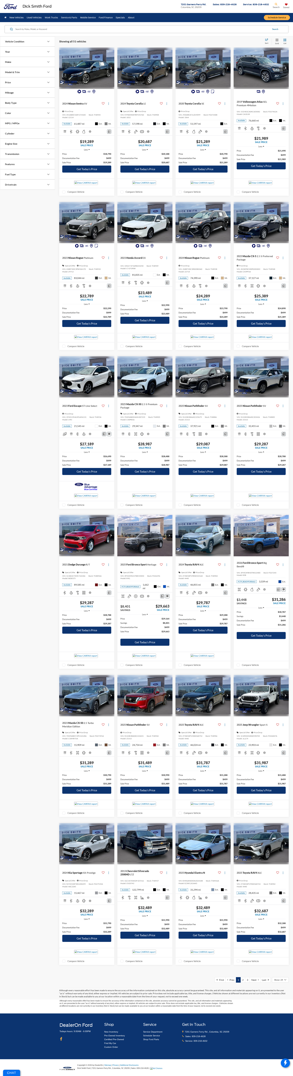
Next (254, 979)
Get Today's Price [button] (87, 169)
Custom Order (111, 1047)
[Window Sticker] (109, 434)
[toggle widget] (285, 1063)
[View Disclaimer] (90, 131)
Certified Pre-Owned (114, 1039)
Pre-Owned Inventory (114, 1035)
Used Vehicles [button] (34, 17)
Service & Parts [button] (69, 17)
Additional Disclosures (129, 1065)
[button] (111, 68)
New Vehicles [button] (16, 17)
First (221, 979)
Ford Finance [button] (106, 17)
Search (275, 29)
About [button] (131, 17)
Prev (231, 979)
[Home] (5, 17)
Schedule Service (277, 17)
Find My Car (110, 1043)
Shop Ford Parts (151, 1039)
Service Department (152, 1032)
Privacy (115, 1065)
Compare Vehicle (75, 191)
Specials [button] (120, 17)
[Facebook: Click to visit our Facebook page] (61, 1039)
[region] (86, 158)
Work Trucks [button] (51, 17)
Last (265, 979)
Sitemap (107, 1065)
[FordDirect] (67, 1068)
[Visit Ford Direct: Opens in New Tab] (156, 1068)
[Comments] (109, 132)
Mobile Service (88, 17)
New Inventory (111, 1032)
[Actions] (108, 103)
